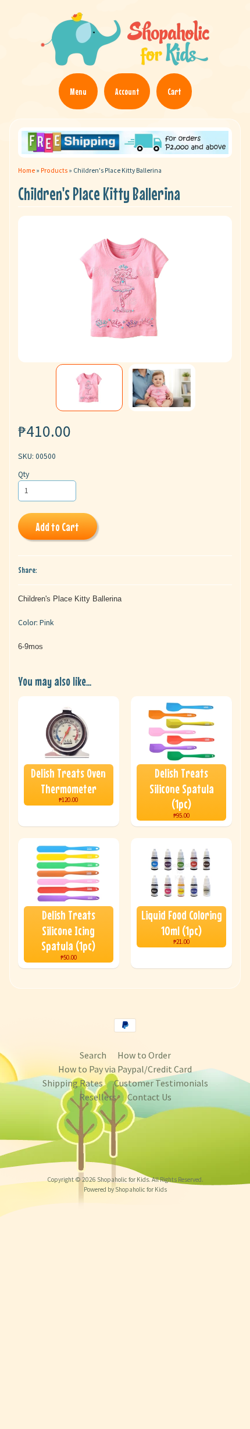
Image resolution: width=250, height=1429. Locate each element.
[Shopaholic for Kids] (125, 60)
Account (127, 91)
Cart (174, 91)
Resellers (97, 1097)
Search (93, 1055)
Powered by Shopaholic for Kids (125, 1189)
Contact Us (149, 1097)
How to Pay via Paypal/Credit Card (125, 1069)
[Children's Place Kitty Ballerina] (89, 387)
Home (26, 170)
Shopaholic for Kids (123, 1179)
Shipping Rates (72, 1083)
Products (54, 170)
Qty (23, 474)
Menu (78, 91)
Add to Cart (57, 526)
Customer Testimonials (161, 1083)
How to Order (144, 1055)
